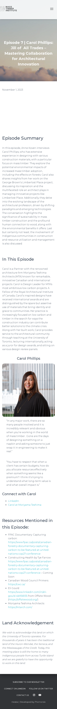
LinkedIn (13, 501)
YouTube (40, 695)
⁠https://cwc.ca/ (16, 584)
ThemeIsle (40, 702)
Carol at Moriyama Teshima (24, 504)
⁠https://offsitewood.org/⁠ (23, 599)
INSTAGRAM (34, 695)
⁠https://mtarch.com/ (20, 607)
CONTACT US (23, 695)
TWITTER (41, 689)
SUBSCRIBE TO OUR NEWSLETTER (28, 682)
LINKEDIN (15, 689)
